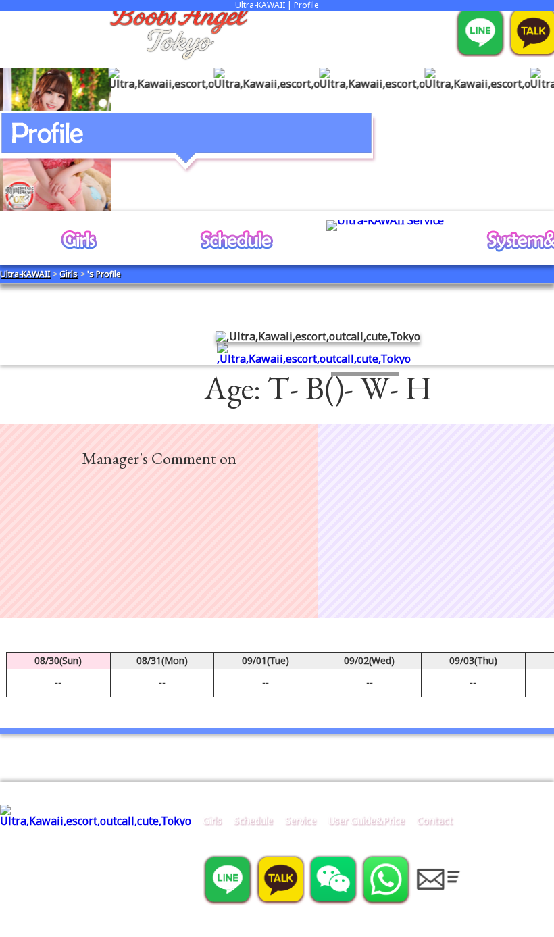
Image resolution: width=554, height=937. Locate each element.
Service (300, 820)
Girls (212, 820)
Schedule (253, 820)
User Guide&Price (366, 820)
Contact (435, 820)
